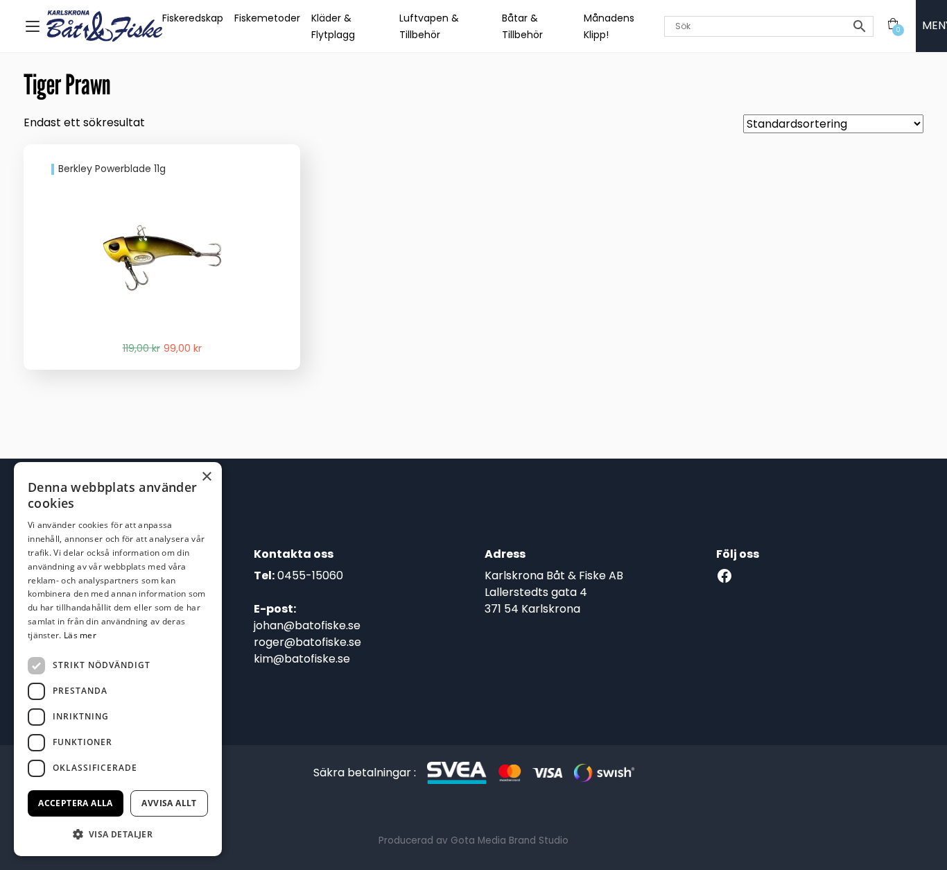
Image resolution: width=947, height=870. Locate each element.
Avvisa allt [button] (168, 803)
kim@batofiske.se (302, 659)
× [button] (206, 477)
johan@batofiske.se (307, 625)
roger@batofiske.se (307, 642)
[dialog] (118, 659)
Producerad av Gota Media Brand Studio (473, 840)
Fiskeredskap (192, 18)
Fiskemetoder (267, 18)
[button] (118, 834)
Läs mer (80, 635)
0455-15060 (310, 575)
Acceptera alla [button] (75, 803)
